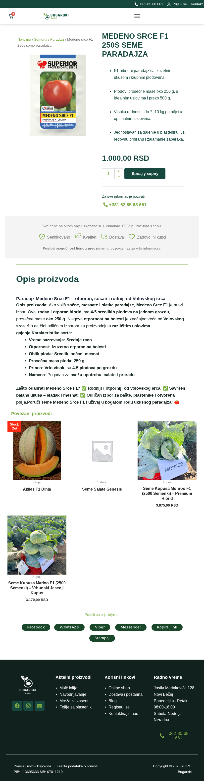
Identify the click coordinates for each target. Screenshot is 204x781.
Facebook (36, 627)
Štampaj (102, 638)
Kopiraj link (167, 627)
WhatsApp (69, 627)
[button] (137, 16)
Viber (100, 627)
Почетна (24, 39)
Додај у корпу (145, 174)
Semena (40, 39)
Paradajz (57, 39)
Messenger (131, 627)
